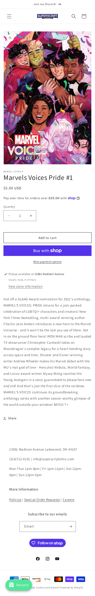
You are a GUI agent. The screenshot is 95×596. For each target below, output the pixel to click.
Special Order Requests (42, 499)
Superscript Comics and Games (40, 587)
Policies (15, 499)
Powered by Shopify (71, 587)
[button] (9, 16)
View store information (26, 286)
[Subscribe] (70, 526)
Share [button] (12, 418)
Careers (68, 499)
